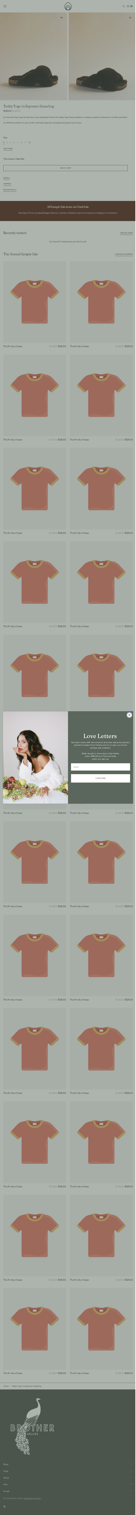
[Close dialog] (128, 715)
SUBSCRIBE (99, 778)
